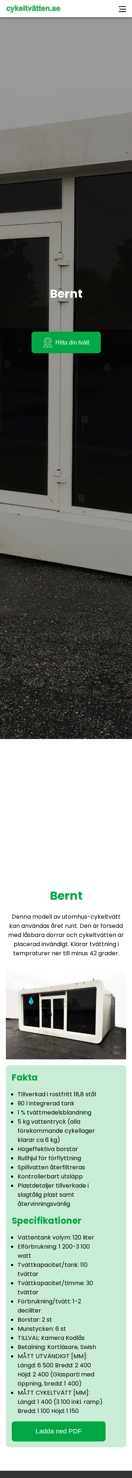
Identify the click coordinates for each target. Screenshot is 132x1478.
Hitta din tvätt (72, 342)
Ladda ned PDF (59, 1431)
